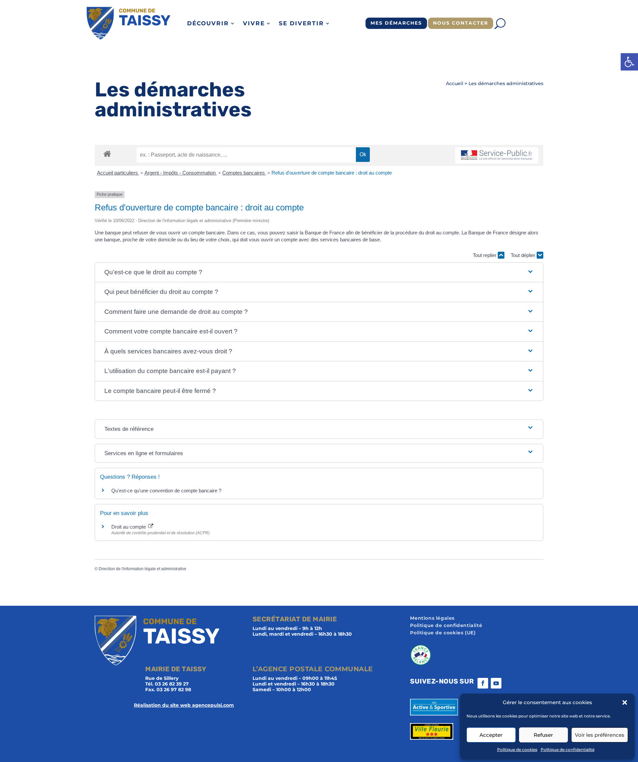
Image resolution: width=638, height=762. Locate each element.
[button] (629, 61)
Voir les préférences (599, 735)
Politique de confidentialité (567, 749)
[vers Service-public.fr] (496, 155)
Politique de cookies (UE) (443, 633)
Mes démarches (396, 23)
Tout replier (485, 255)
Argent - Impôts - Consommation (181, 173)
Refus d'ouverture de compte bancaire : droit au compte (331, 173)
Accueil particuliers (118, 173)
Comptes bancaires (244, 173)
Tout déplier (524, 255)
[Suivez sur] (509, 683)
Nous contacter (460, 23)
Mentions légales (432, 618)
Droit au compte (129, 527)
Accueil (454, 83)
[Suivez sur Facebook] (483, 683)
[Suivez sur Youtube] (496, 683)
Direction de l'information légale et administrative (142, 569)
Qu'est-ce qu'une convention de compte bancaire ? (166, 490)
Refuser (543, 735)
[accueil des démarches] (107, 153)
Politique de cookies (517, 749)
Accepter (490, 735)
